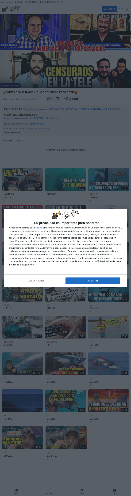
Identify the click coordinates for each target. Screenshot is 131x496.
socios (38, 228)
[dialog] (65, 248)
